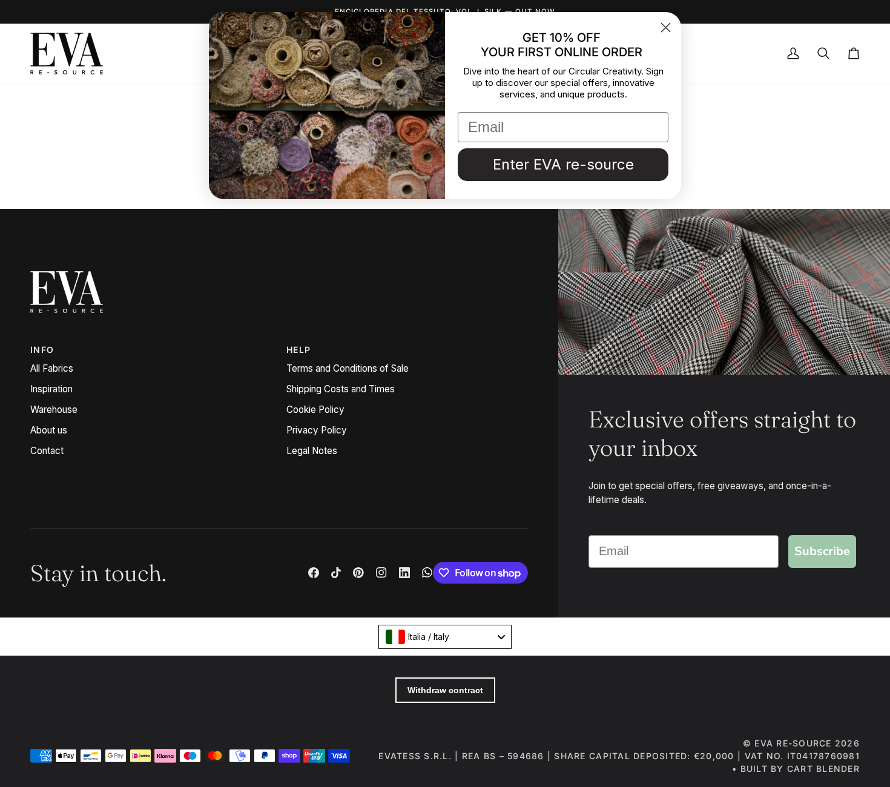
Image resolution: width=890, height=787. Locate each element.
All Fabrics (51, 368)
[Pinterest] (358, 572)
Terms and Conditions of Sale (347, 368)
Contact (47, 450)
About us (48, 430)
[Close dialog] (665, 27)
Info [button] (42, 349)
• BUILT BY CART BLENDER (796, 768)
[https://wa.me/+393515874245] (427, 572)
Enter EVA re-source (563, 164)
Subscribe (822, 551)
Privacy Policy (316, 430)
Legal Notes (311, 450)
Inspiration (51, 389)
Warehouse (53, 409)
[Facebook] (313, 572)
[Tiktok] (336, 572)
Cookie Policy (315, 409)
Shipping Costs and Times (340, 389)
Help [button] (298, 349)
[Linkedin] (404, 572)
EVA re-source (792, 743)
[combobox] (445, 637)
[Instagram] (381, 572)
